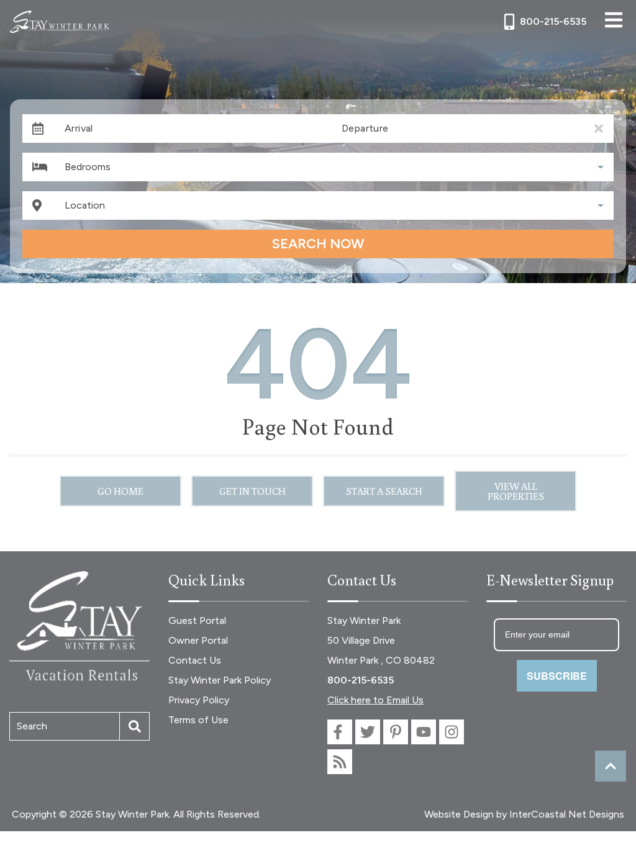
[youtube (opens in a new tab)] (423, 731)
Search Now (318, 243)
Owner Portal (198, 640)
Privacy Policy (198, 700)
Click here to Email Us (375, 700)
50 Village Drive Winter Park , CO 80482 (381, 650)
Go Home (120, 491)
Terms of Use (198, 720)
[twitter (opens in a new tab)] (367, 731)
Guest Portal (197, 620)
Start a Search (384, 491)
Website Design (459, 814)
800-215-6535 (360, 680)
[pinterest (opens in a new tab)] (395, 731)
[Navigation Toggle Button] (613, 19)
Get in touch (252, 491)
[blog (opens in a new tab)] (339, 761)
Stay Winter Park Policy (219, 680)
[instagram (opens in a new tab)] (451, 731)
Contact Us (194, 660)
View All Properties (516, 491)
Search (32, 726)
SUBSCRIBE (557, 676)
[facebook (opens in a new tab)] (339, 731)
